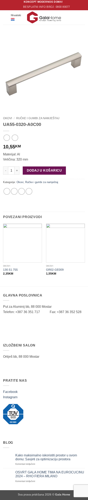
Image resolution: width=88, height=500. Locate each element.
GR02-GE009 (55, 269)
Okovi (7, 118)
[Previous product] (15, 138)
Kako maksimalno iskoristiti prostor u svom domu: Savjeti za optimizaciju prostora (46, 457)
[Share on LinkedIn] (29, 191)
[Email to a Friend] (21, 191)
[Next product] (6, 138)
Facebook (10, 392)
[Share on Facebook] (6, 191)
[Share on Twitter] (14, 191)
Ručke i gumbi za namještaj (37, 118)
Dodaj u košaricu (44, 170)
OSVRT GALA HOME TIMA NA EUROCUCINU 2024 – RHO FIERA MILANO (49, 474)
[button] (5, 17)
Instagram (10, 397)
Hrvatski (16, 15)
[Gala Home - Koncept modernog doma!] (44, 17)
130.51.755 (10, 269)
